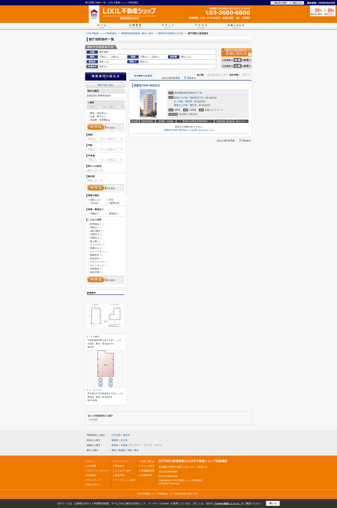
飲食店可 (96, 258)
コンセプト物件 (123, 470)
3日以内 (94, 203)
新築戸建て (120, 475)
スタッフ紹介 (147, 466)
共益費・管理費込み (100, 120)
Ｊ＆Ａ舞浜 (94, 336)
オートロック (98, 265)
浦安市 (126, 435)
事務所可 (96, 255)
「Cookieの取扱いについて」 (227, 503)
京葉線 (124, 445)
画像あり (94, 213)
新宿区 (184, 92)
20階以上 (96, 237)
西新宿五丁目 (197, 97)
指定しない (96, 199)
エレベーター (98, 251)
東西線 (114, 445)
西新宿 (191, 92)
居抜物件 (96, 268)
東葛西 (114, 440)
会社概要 (91, 466)
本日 (111, 199)
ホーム (90, 461)
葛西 (113, 450)
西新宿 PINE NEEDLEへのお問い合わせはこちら (189, 130)
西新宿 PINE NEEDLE (147, 85)
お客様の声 (146, 475)
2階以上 (95, 227)
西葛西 (121, 450)
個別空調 (96, 272)
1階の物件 (96, 231)
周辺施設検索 (147, 470)
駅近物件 (119, 466)
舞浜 (136, 450)
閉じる (272, 503)
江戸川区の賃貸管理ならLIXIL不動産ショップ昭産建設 (193, 460)
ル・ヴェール (95, 390)
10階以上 (96, 234)
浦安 (129, 450)
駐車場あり (97, 224)
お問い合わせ (147, 461)
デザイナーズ (98, 262)
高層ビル (96, 248)
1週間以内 (114, 203)
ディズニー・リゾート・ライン (146, 445)
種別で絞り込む (106, 85)
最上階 (95, 241)
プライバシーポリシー (98, 470)
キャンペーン (122, 461)
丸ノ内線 (178, 101)
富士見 (124, 440)
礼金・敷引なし (98, 116)
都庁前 (193, 105)
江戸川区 (93, 419)
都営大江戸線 (181, 97)
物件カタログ (94, 484)
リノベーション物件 (125, 480)
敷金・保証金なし (99, 113)
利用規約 (91, 475)
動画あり (113, 213)
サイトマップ (94, 480)
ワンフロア (97, 244)
